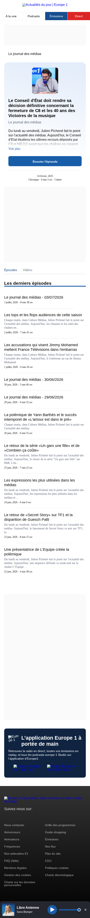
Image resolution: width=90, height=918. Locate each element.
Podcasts (34, 16)
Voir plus (14, 148)
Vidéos (27, 270)
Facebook (21, 816)
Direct (79, 16)
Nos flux (50, 846)
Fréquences (12, 846)
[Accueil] (45, 5)
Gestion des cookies (17, 875)
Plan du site (52, 853)
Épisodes (10, 270)
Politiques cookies (57, 868)
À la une (11, 16)
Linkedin (42, 816)
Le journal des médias (24, 54)
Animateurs (11, 839)
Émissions (56, 16)
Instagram (14, 816)
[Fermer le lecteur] (85, 909)
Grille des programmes (60, 825)
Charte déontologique (59, 875)
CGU (48, 860)
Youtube (28, 816)
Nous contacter (14, 825)
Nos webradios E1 (16, 853)
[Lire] (52, 909)
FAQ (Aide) (11, 860)
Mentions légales (15, 868)
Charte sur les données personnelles (19, 883)
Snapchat (35, 816)
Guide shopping (55, 832)
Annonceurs (12, 832)
